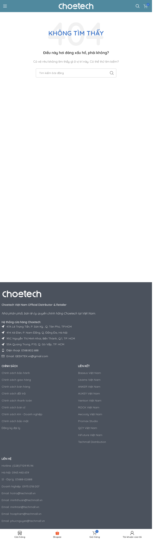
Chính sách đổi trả (13, 393)
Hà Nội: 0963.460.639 (15, 472)
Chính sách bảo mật (15, 421)
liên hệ (7, 459)
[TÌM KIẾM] (111, 73)
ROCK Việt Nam (88, 407)
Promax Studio (88, 421)
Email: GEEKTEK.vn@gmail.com (27, 356)
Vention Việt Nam (89, 400)
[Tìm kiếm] (138, 6)
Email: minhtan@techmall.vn (20, 507)
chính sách (10, 366)
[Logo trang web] (76, 6)
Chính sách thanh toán (17, 400)
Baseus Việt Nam (89, 373)
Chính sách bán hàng (16, 386)
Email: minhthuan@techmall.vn (22, 500)
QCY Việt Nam (87, 428)
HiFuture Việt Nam (90, 435)
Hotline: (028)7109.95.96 (17, 465)
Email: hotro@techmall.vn (19, 493)
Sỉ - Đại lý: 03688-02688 (17, 479)
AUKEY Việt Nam (89, 393)
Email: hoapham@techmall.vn (21, 514)
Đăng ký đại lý (11, 428)
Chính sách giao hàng (16, 380)
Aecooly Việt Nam (90, 414)
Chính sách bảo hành (16, 373)
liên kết (84, 366)
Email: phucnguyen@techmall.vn (23, 521)
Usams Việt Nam (89, 380)
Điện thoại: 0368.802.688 (22, 350)
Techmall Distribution (92, 442)
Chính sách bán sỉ (13, 407)
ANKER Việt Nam (89, 386)
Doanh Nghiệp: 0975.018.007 (20, 486)
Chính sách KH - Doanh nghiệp (22, 414)
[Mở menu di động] (5, 6)
